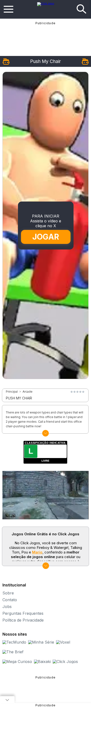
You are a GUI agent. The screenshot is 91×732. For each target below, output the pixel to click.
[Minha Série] (41, 642)
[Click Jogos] (45, 3)
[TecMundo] (14, 642)
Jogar (46, 237)
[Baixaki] (42, 661)
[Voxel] (63, 642)
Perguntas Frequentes (22, 613)
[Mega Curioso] (17, 661)
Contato (9, 599)
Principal (12, 391)
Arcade (28, 391)
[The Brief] (13, 651)
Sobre (8, 593)
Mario (37, 552)
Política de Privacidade (23, 620)
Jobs (7, 606)
